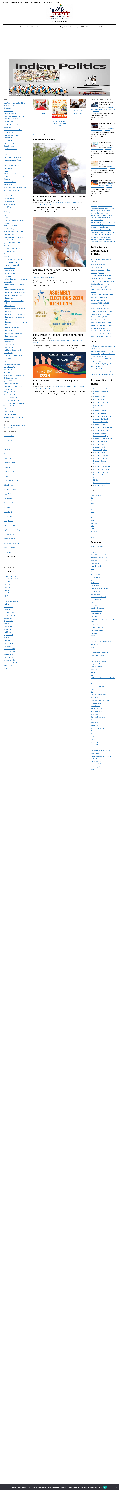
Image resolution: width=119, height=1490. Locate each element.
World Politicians (96, 761)
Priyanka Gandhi (9, 344)
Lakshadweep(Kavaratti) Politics (102, 372)
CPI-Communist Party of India (14, 174)
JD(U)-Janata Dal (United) (12, 226)
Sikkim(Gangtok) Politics (99, 320)
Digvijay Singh (8, 185)
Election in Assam (99, 397)
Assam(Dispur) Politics (98, 264)
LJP (92, 515)
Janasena (94, 633)
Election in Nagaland (100, 441)
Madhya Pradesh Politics (12, 248)
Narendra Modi (9, 271)
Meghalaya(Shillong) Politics (100, 303)
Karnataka (94, 644)
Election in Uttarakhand (101, 464)
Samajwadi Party (96, 711)
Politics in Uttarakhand (11, 328)
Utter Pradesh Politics (11, 406)
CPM (92, 537)
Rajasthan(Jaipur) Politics (99, 317)
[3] (14, 94)
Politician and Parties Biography (14, 309)
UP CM (93, 739)
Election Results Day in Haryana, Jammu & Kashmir (107, 181)
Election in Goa (98, 408)
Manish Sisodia (8, 254)
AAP (92, 506)
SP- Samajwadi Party (10, 378)
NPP (92, 689)
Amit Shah (7, 127)
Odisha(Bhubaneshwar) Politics (101, 311)
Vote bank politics (10, 414)
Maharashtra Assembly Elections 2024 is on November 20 (106, 104)
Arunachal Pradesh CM (11, 579)
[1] (11, 94)
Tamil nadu (95, 723)
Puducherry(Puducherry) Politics (102, 374)
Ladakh (93, 650)
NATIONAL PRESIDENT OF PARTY (103, 678)
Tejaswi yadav (8, 516)
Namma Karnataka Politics (12, 265)
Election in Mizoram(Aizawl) (102, 439)
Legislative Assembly (98, 655)
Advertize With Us (36, 2)
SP (92, 509)
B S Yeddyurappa (9, 525)
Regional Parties (96, 709)
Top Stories (47, 388)
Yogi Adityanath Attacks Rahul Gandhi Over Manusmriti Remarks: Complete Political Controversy (102, 232)
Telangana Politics (10, 392)
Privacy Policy (8, 342)
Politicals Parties (9, 306)
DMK (92, 529)
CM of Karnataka (96, 600)
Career (58, 2)
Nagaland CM (8, 626)
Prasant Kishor (9, 498)
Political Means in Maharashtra (14, 295)
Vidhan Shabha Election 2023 (101, 750)
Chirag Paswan (8, 168)
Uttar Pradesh (95, 742)
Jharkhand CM (8, 604)
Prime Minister (96, 703)
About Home (8, 108)
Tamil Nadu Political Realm (13, 386)
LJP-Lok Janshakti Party (12, 243)
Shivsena (94, 523)
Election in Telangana (100, 458)
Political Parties (9, 298)
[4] (16, 94)
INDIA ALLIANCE (97, 628)
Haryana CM (8, 598)
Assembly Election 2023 (99, 555)
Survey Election (96, 720)
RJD (92, 501)
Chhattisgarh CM (9, 587)
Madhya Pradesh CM (10, 612)
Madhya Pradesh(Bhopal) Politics (102, 295)
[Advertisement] (59, 44)
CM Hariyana (95, 594)
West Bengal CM (9, 654)
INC (81, 276)
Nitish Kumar (8, 276)
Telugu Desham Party (98, 728)
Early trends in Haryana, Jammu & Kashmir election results (107, 163)
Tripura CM (7, 646)
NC (92, 681)
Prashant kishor (9, 339)
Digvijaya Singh (9, 534)
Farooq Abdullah (9, 204)
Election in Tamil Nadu (101, 455)
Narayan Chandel (9, 268)
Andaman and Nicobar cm (12, 663)
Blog (38, 27)
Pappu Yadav (8, 494)
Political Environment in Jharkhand (15, 292)
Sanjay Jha (7, 507)
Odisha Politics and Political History (16, 279)
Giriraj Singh (8, 207)
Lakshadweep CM (9, 660)
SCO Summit (95, 714)
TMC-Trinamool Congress (12, 397)
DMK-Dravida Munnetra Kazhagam (15, 187)
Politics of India (30, 27)
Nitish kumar (8, 445)
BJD (92, 517)
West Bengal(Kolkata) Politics (101, 336)
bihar (92, 569)
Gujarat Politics (9, 215)
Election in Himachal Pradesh (103, 416)
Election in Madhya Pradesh (102, 427)
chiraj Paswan (95, 591)
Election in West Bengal (101, 469)
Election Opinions (10, 193)
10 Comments (95, 158)
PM (92, 692)
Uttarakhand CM (9, 649)
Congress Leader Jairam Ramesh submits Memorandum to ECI (56, 271)
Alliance (93, 552)
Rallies (72, 27)
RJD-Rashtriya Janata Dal (12, 364)
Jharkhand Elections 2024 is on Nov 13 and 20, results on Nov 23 (107, 125)
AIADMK (94, 531)
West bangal (95, 753)
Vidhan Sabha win (97, 748)
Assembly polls (54, 202)
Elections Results (91, 27)
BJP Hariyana (95, 577)
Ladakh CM (7, 668)
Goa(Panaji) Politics (97, 273)
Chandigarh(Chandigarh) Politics (102, 351)
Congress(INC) (96, 495)
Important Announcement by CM (102, 619)
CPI (92, 534)
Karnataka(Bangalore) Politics (101, 287)
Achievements (15, 2)
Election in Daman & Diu (101, 483)
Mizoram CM (8, 624)
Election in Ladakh (99, 486)
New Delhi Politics (10, 273)
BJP (5, 152)
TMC (92, 520)
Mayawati (7, 257)
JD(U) (92, 512)
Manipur (94, 672)
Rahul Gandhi (8, 353)
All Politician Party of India (13, 124)
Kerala (93, 647)
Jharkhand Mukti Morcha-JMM (101, 641)
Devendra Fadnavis (10, 182)
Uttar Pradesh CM (10, 652)
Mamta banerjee (9, 454)
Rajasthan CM (8, 635)
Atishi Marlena (8, 140)
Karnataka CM (8, 607)
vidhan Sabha (95, 745)
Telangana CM (8, 643)
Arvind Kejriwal (9, 133)
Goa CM (6, 593)
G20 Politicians (96, 614)
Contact (22, 2)
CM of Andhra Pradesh (98, 597)
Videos (22, 27)
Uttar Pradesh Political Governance (15, 403)
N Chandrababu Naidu (11, 480)
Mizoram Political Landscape (13, 259)
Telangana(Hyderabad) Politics (101, 325)
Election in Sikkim (99, 453)
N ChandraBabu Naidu (11, 262)
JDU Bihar (94, 636)
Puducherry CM (9, 657)
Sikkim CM (7, 638)
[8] (23, 94)
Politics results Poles (11, 336)
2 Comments (95, 196)
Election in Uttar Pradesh (101, 467)
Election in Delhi (98, 405)
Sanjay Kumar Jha (9, 367)
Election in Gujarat (99, 411)
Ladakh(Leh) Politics (97, 369)
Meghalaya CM (8, 621)
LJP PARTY (94, 658)
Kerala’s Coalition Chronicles (13, 237)
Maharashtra (100, 109)
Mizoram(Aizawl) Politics (99, 306)
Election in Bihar (98, 399)
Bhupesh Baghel (9, 146)
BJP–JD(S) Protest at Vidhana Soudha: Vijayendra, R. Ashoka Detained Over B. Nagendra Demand (103, 239)
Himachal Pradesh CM (11, 601)
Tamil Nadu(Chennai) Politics (101, 322)
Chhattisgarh (95, 586)
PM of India (41, 113)
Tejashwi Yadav (9, 389)
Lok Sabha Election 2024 (99, 661)
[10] (26, 94)
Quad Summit (95, 706)
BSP (92, 503)
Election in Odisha (99, 444)
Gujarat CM (7, 596)
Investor (28, 2)
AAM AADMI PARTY (98, 546)
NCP (92, 683)
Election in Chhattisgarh (101, 402)
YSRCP (93, 769)
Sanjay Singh (8, 370)
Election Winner (96, 611)
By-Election (95, 583)
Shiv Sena (7, 372)
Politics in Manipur (10, 325)
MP (92, 675)
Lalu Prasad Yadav (10, 240)
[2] (12, 94)
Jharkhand (111, 128)
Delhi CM (7, 590)
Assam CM (7, 582)
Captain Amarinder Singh (12, 160)
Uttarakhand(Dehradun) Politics (101, 331)
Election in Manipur (100, 433)
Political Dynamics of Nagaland (14, 290)
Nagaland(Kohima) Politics (100, 309)
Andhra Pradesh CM (10, 576)
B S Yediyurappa (9, 143)
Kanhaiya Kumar (9, 234)
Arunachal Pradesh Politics (13, 130)
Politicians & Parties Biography (14, 314)
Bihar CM (7, 584)
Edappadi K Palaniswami (12, 190)
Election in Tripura (99, 461)
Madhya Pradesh (96, 667)
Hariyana (77, 276)
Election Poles (8, 196)
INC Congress (95, 625)
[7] (21, 94)
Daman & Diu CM (9, 666)
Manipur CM (8, 618)
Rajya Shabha (64, 27)
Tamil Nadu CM (9, 640)
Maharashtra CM (9, 615)
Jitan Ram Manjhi (9, 229)
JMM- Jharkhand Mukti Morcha (14, 231)
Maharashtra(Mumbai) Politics (101, 297)
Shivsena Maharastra (98, 717)
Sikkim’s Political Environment (14, 375)
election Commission (66, 276)
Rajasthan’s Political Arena (13, 356)
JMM (92, 526)
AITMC (93, 549)
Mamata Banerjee (9, 251)
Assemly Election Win (98, 566)
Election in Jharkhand (100, 419)
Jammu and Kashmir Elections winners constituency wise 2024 (106, 144)
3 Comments (95, 177)
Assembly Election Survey (99, 560)
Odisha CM (7, 629)
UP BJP (93, 736)
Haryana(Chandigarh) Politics (101, 278)
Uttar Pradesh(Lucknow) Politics (102, 334)
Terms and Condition (11, 395)
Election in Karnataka (100, 422)
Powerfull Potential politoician (43, 204)
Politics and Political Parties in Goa (15, 322)
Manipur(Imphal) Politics (99, 300)
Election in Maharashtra (101, 430)
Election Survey (9, 198)
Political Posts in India (98, 695)
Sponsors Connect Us (49, 2)
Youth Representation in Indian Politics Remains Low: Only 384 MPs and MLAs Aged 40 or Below (103, 208)
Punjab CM (7, 632)
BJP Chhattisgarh (96, 574)
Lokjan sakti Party (97, 664)
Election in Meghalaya (100, 436)
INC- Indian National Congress (14, 220)
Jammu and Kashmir (66, 202)
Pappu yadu (7, 282)
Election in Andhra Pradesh (102, 389)
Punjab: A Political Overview (13, 350)
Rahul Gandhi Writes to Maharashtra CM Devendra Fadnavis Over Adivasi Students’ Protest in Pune (103, 225)
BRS (92, 580)
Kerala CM (7, 610)
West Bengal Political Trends (13, 417)
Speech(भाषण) (81, 27)
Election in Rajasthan (100, 450)
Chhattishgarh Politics (11, 166)
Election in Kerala (99, 425)
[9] (25, 94)
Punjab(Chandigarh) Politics (100, 314)
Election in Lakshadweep (101, 475)
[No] (117, 1487)
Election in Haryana (99, 413)
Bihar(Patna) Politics (98, 267)
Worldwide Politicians (98, 764)
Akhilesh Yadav (9, 121)
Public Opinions (9, 347)
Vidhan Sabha (54, 27)
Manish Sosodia (9, 503)
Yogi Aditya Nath (96, 767)
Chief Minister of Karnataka (100, 588)
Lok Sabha (45, 27)
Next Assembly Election (109, 109)
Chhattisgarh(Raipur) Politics (101, 270)
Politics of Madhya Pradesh (13, 333)
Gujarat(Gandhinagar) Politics (101, 276)
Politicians (102, 27)
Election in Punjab (99, 447)
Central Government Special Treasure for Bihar (59, 123)
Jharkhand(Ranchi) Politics (100, 284)
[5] (18, 94)
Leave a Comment (96, 120)
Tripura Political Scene (11, 400)
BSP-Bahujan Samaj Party (12, 157)
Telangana (94, 725)
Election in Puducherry (101, 472)
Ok (105, 1487)
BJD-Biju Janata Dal (10, 149)
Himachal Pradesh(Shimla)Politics (102, 281)
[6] (19, 94)
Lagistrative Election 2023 (100, 653)
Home (16, 27)
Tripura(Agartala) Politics (99, 328)
